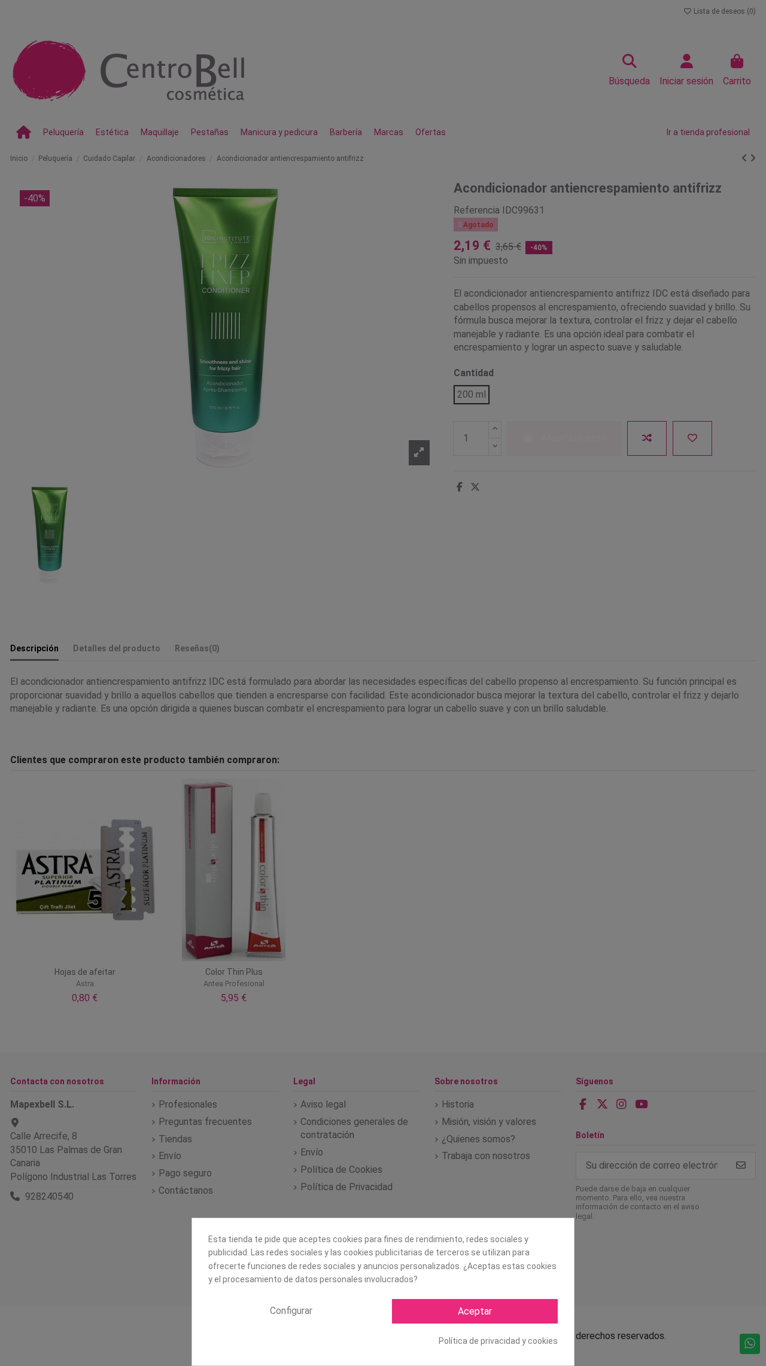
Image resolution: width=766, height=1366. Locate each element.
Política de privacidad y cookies (498, 1341)
